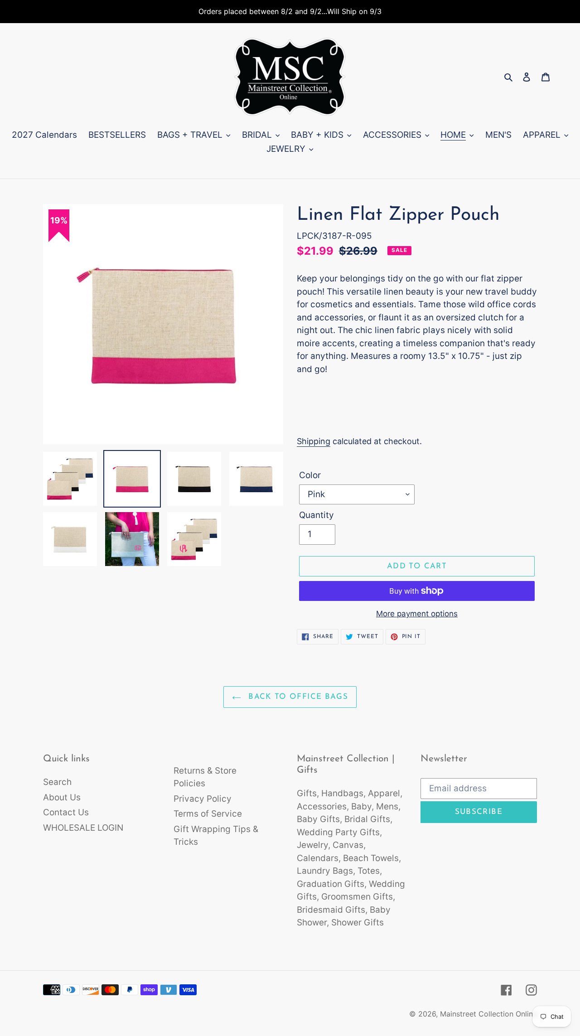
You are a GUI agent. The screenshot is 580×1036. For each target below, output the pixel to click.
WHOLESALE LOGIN (83, 828)
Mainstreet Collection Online (488, 1013)
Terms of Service (208, 813)
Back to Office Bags (297, 697)
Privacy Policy (203, 799)
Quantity (316, 515)
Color (310, 475)
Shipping (313, 441)
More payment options (417, 613)
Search (57, 782)
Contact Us (66, 812)
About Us (62, 797)
